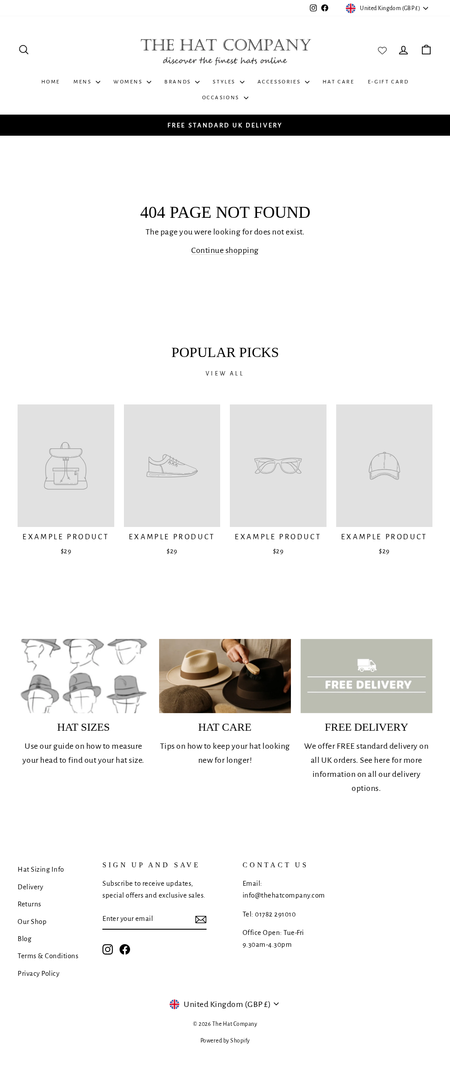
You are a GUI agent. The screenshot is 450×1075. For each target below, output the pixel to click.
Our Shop (32, 921)
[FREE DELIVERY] (366, 676)
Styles (225, 82)
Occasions (222, 98)
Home (50, 82)
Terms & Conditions (48, 956)
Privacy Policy (38, 973)
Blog (24, 938)
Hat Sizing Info (41, 869)
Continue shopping (225, 250)
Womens (129, 82)
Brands (178, 82)
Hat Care (339, 82)
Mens (83, 82)
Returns (29, 904)
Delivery (30, 887)
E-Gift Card (388, 82)
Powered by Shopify (225, 1041)
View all (225, 374)
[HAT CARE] (225, 676)
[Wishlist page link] (382, 49)
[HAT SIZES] (83, 676)
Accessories (280, 82)
